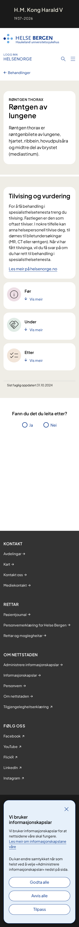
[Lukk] (66, 809)
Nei (53, 424)
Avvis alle (39, 895)
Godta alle (39, 882)
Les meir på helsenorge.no (33, 268)
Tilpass (39, 909)
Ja (31, 424)
